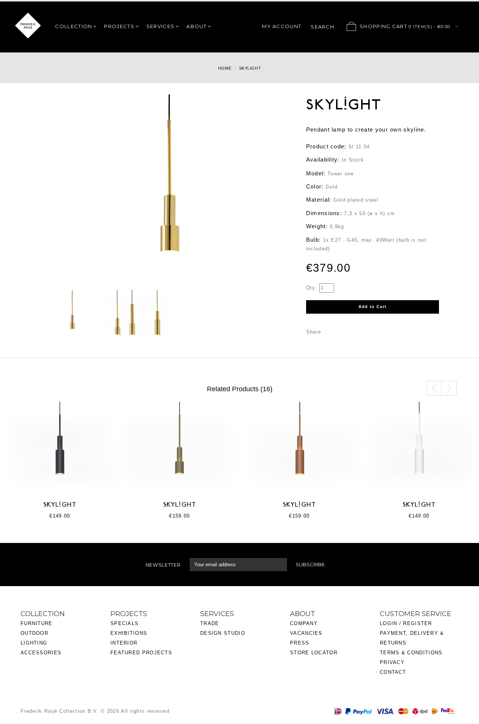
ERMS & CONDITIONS (412, 652)
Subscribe (310, 564)
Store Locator (314, 652)
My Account (281, 26)
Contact (393, 672)
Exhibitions (128, 633)
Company (304, 623)
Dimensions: (324, 213)
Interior (123, 643)
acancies (307, 633)
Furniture (37, 623)
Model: (316, 173)
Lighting (34, 643)
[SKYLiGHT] (72, 314)
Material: (319, 199)
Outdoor (34, 633)
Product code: (326, 146)
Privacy (392, 662)
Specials (124, 623)
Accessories (41, 652)
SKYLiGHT (59, 505)
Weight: (317, 226)
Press (299, 643)
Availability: (323, 159)
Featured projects (141, 652)
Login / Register (406, 623)
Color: (315, 186)
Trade (209, 623)
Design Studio (222, 633)
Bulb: (313, 239)
